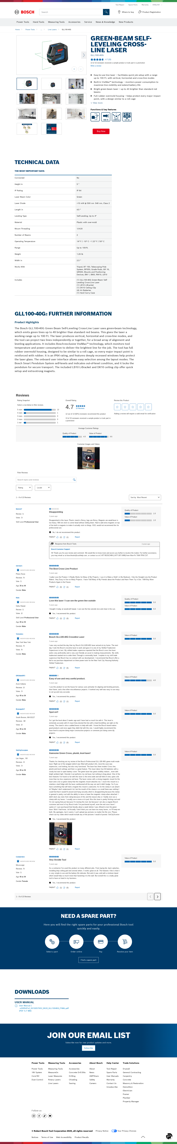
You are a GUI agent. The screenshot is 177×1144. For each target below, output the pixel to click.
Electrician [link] (127, 1090)
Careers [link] (92, 1083)
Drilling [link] (72, 1076)
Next (83, 55)
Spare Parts (132, 5)
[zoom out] (80, 69)
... (41, 29)
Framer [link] (126, 1094)
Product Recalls (82, 1137)
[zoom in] (74, 69)
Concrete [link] (127, 1080)
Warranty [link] (111, 1080)
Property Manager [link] (131, 1101)
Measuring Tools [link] (56, 1063)
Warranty (145, 5)
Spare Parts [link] (112, 1072)
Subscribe (88, 1048)
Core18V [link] (35, 1076)
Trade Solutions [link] (131, 1063)
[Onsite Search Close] (100, 12)
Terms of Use (47, 1137)
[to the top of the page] (173, 1129)
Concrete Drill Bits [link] (77, 1072)
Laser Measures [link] (55, 1076)
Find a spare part (88, 960)
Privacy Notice (102, 1131)
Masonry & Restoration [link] (133, 1083)
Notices (35, 1137)
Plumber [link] (126, 1098)
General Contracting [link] (132, 1072)
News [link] (91, 1072)
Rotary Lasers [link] (54, 1080)
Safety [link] (92, 1080)
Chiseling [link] (73, 1080)
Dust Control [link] (37, 1080)
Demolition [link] (128, 1087)
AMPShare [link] (94, 1076)
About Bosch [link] (96, 1063)
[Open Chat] (169, 1136)
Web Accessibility (64, 1137)
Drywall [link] (126, 1069)
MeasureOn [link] (53, 1072)
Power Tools (30, 29)
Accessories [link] (75, 1063)
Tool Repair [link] (112, 1069)
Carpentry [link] (127, 1076)
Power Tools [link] (38, 1063)
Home (17, 29)
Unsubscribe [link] (112, 1087)
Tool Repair (120, 5)
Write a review (96, 66)
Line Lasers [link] (53, 1083)
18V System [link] (37, 1072)
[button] (101, 131)
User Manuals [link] (113, 1076)
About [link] (92, 1069)
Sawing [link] (72, 1083)
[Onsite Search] (106, 12)
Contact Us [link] (111, 1083)
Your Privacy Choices (127, 1131)
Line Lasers (52, 29)
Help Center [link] (113, 1063)
